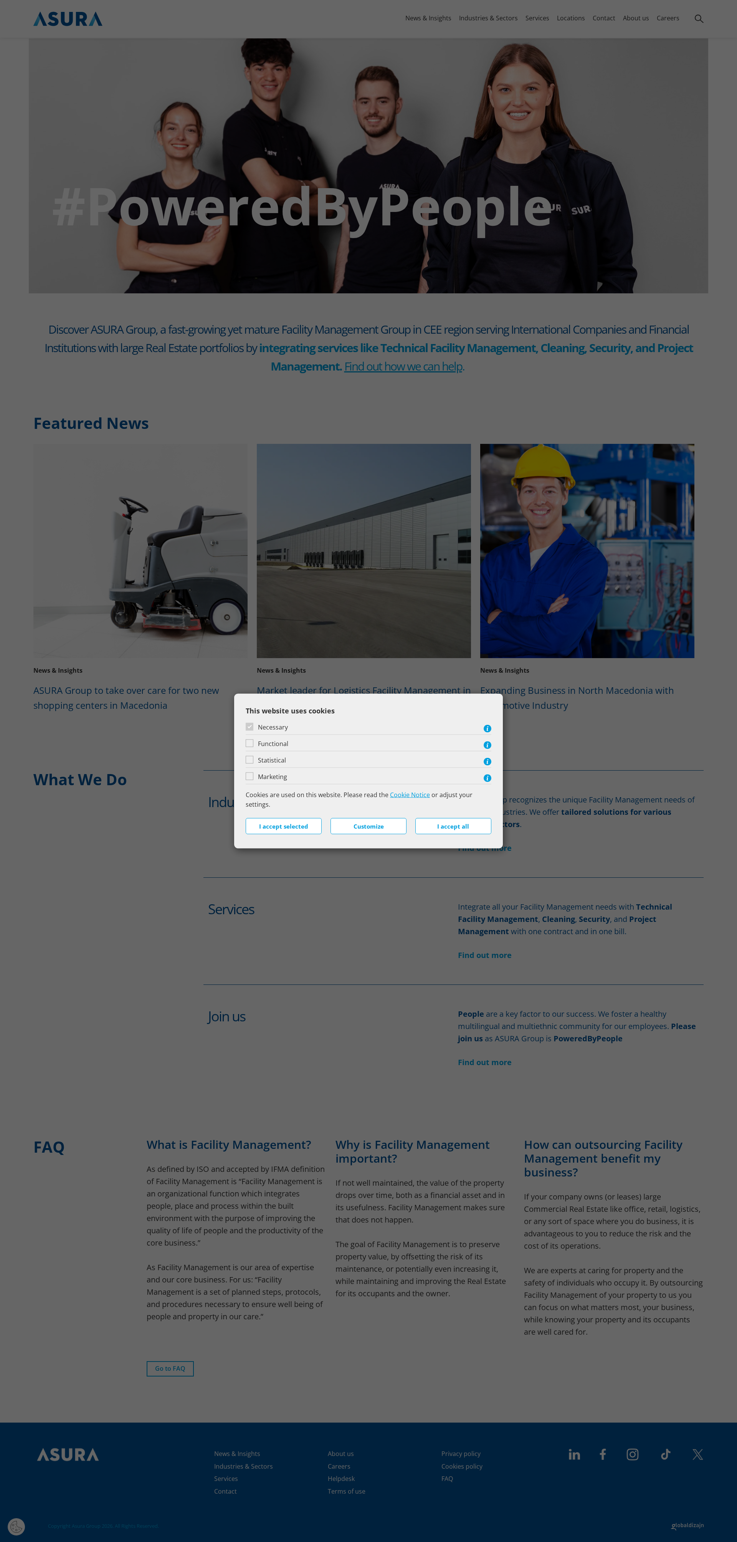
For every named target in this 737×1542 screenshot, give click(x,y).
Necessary (273, 727)
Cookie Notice (410, 794)
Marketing (272, 776)
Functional (273, 743)
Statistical (272, 760)
